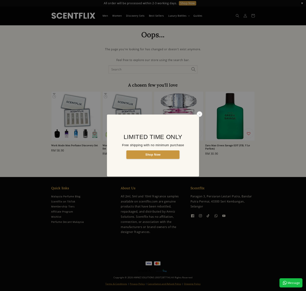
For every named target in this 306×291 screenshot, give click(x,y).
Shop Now (153, 154)
